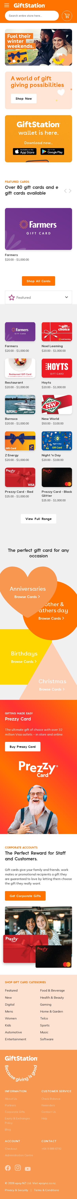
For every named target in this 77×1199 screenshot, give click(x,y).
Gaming (45, 1004)
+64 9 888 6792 (51, 1148)
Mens (9, 1011)
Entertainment (15, 1039)
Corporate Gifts (15, 1112)
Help (44, 1118)
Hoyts (46, 382)
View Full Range (38, 519)
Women (11, 1018)
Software (47, 1039)
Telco (44, 1018)
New (8, 997)
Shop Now (24, 98)
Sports (45, 1025)
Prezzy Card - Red (19, 492)
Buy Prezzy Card (23, 746)
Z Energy (12, 455)
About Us (11, 1099)
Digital (9, 1004)
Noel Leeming (52, 346)
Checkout (11, 1148)
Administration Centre (19, 1155)
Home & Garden (51, 1011)
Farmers (11, 255)
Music (44, 1032)
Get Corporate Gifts (25, 896)
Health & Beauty (52, 997)
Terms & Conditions (46, 1190)
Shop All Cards (38, 281)
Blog (8, 1129)
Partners (10, 1105)
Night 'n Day (51, 455)
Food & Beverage (52, 990)
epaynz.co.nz (47, 1183)
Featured (11, 990)
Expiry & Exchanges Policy (17, 1121)
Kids (8, 1025)
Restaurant (14, 382)
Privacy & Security (16, 1190)
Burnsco (11, 419)
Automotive (13, 1032)
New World (50, 419)
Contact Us (48, 1112)
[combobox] (32, 16)
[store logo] (29, 5)
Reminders (48, 1105)
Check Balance (50, 1099)
